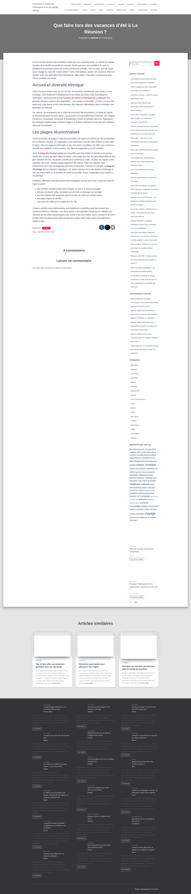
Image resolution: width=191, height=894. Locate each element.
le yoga (139, 481)
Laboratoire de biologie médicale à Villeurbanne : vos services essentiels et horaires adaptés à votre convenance (145, 236)
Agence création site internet (141, 310)
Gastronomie (142, 4)
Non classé (134, 416)
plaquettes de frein (150, 490)
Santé (132, 10)
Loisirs (84, 10)
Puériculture (121, 10)
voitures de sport (150, 509)
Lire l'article (37, 729)
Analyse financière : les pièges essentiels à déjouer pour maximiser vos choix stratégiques (143, 224)
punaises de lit (135, 496)
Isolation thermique (137, 478)
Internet (153, 4)
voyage (150, 513)
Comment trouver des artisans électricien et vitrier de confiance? (144, 349)
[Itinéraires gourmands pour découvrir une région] (95, 644)
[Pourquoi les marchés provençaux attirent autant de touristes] (138, 645)
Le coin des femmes (71, 10)
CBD (139, 452)
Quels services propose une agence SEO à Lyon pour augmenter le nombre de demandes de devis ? (144, 189)
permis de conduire (137, 490)
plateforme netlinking (138, 493)
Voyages (154, 10)
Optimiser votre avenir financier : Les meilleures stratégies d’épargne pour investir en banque (143, 201)
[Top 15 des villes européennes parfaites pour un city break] (52, 644)
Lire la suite (56, 683)
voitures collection (137, 509)
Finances (130, 4)
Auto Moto (111, 4)
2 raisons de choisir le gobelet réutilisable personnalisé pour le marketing (54, 825)
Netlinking (137, 488)
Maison (93, 10)
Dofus (152, 458)
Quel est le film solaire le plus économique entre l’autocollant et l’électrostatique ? (142, 106)
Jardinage (149, 478)
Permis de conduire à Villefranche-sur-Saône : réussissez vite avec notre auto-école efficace (144, 212)
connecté (47, 268)
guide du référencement (139, 334)
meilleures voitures (140, 484)
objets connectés (148, 488)
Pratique (109, 10)
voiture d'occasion (149, 506)
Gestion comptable (146, 464)
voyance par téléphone (138, 517)
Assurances (99, 4)
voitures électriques (137, 514)
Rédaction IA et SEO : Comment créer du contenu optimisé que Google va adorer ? (144, 259)
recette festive (154, 496)
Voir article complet (137, 559)
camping (133, 452)
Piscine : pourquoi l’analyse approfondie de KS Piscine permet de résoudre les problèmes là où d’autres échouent (145, 130)
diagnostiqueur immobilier (140, 458)
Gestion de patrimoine (138, 469)
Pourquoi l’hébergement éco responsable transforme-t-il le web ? (144, 587)
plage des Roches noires (51, 153)
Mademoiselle (135, 299)
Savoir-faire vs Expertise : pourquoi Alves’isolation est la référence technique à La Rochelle (143, 118)
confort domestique (148, 452)
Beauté (121, 4)
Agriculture (76, 4)
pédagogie (145, 496)
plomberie (150, 493)
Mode (101, 10)
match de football (149, 481)
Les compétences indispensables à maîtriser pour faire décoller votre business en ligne (143, 161)
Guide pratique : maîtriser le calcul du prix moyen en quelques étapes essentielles (144, 247)
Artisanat (87, 4)
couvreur (133, 455)
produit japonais (136, 346)
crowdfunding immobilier (146, 455)
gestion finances (142, 472)
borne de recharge (144, 449)
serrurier (143, 499)
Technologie (142, 10)
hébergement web (146, 475)
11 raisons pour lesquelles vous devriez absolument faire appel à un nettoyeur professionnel (56, 795)
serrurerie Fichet (134, 499)
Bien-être (133, 449)
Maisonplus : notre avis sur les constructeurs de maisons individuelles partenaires (144, 141)
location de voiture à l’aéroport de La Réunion (85, 98)
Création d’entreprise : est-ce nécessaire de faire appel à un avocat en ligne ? (144, 302)
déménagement (137, 461)
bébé (154, 449)
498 (135, 602)
